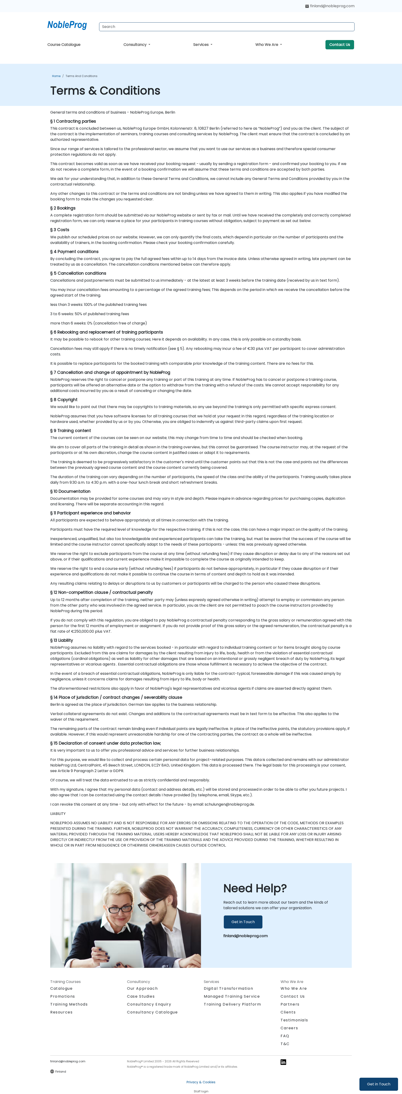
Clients (288, 1012)
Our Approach (142, 988)
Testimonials (294, 1020)
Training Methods (69, 1004)
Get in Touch (378, 1084)
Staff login (201, 1091)
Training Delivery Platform (232, 1004)
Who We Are (267, 44)
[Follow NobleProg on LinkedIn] (283, 1062)
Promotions (62, 996)
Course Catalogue (63, 44)
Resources (61, 1012)
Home (56, 76)
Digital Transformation (228, 988)
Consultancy (135, 44)
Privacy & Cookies (201, 1082)
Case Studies (141, 996)
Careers (289, 1028)
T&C (285, 1044)
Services (201, 44)
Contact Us (339, 44)
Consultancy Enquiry (149, 1004)
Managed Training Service (232, 996)
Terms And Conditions (81, 76)
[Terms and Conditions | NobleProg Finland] (71, 24)
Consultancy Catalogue (152, 1012)
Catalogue (61, 988)
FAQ (285, 1036)
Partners (290, 1004)
